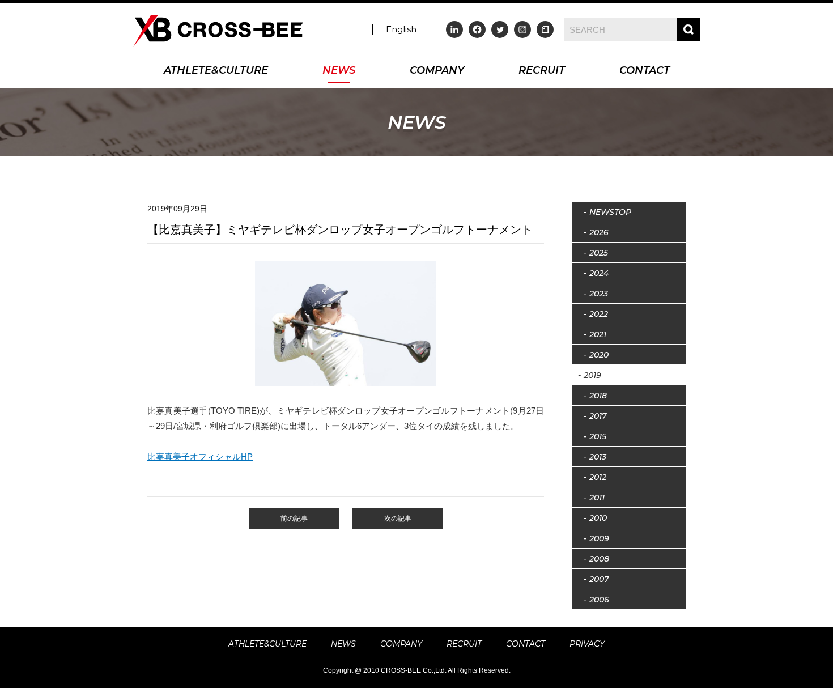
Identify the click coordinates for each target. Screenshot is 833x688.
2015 (597, 436)
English (401, 29)
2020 (599, 355)
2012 (597, 477)
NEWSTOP (610, 212)
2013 (597, 457)
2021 (597, 334)
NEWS (338, 71)
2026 (599, 232)
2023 (598, 293)
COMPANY (437, 71)
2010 (598, 518)
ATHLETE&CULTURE (216, 71)
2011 (597, 497)
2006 (599, 599)
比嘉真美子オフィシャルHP (200, 456)
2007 (599, 579)
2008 (599, 559)
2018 (598, 395)
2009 (599, 538)
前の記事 (294, 519)
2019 (592, 375)
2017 (597, 416)
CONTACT (644, 71)
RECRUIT (541, 71)
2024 (599, 273)
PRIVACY (587, 644)
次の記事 (397, 519)
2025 (598, 253)
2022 (598, 314)
